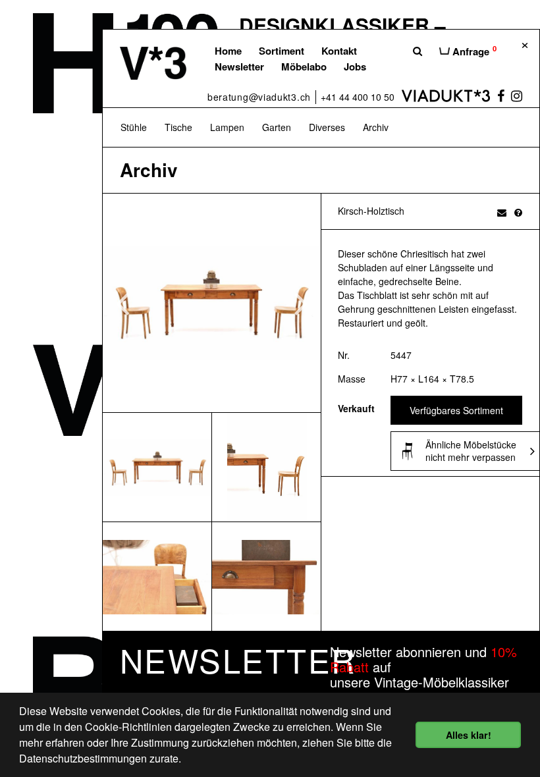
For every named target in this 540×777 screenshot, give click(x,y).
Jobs (355, 66)
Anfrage (473, 51)
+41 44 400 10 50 (357, 96)
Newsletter (239, 66)
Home (228, 50)
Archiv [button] (376, 127)
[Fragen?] (518, 212)
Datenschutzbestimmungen (83, 758)
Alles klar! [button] (468, 734)
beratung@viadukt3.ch (259, 96)
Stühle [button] (134, 127)
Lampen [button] (227, 127)
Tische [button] (178, 127)
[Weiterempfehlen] (501, 212)
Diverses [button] (327, 127)
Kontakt (339, 50)
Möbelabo (304, 66)
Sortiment (281, 50)
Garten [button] (276, 127)
